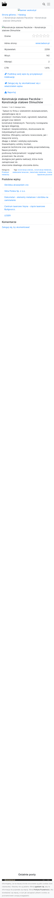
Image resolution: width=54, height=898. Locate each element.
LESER (7, 215)
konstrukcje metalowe (43, 170)
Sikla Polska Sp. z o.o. (14, 191)
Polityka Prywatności (41, 890)
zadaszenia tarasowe (21, 172)
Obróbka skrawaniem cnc (16, 185)
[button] (43, 4)
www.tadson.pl (43, 43)
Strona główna (9, 14)
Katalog (22, 14)
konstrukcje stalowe (26, 170)
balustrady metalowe (38, 172)
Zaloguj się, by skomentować (16, 227)
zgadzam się (39, 887)
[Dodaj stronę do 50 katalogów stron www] (27, 10)
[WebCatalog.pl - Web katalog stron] (4, 4)
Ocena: (7, 36)
